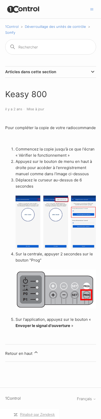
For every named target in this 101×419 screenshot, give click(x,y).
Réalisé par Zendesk (37, 414)
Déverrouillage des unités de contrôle (55, 26)
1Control (12, 26)
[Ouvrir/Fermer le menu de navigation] (91, 9)
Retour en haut (19, 353)
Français (85, 399)
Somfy (10, 32)
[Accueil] (23, 9)
